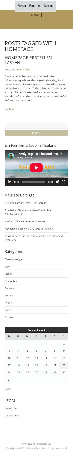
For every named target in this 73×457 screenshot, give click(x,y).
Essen (8, 266)
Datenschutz (12, 415)
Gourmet (10, 288)
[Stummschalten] (57, 182)
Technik (9, 310)
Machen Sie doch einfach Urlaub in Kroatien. (29, 228)
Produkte (10, 295)
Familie (9, 273)
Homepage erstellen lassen (28, 60)
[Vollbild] (63, 182)
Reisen (8, 302)
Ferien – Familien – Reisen (35, 5)
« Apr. (8, 389)
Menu (35, 15)
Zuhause (9, 317)
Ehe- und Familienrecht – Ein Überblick (26, 203)
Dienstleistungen (14, 259)
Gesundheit (11, 281)
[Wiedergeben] (9, 182)
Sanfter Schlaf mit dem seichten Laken (26, 221)
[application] (36, 168)
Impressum (11, 408)
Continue (10, 109)
